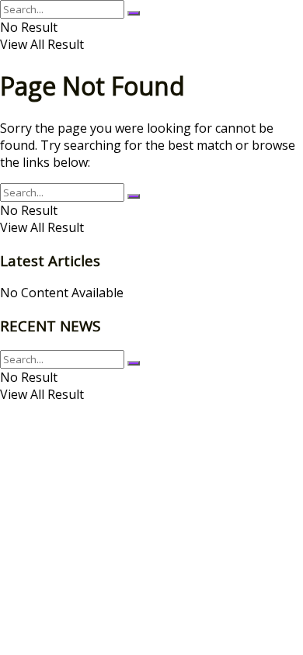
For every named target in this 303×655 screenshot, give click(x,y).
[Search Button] (133, 13)
